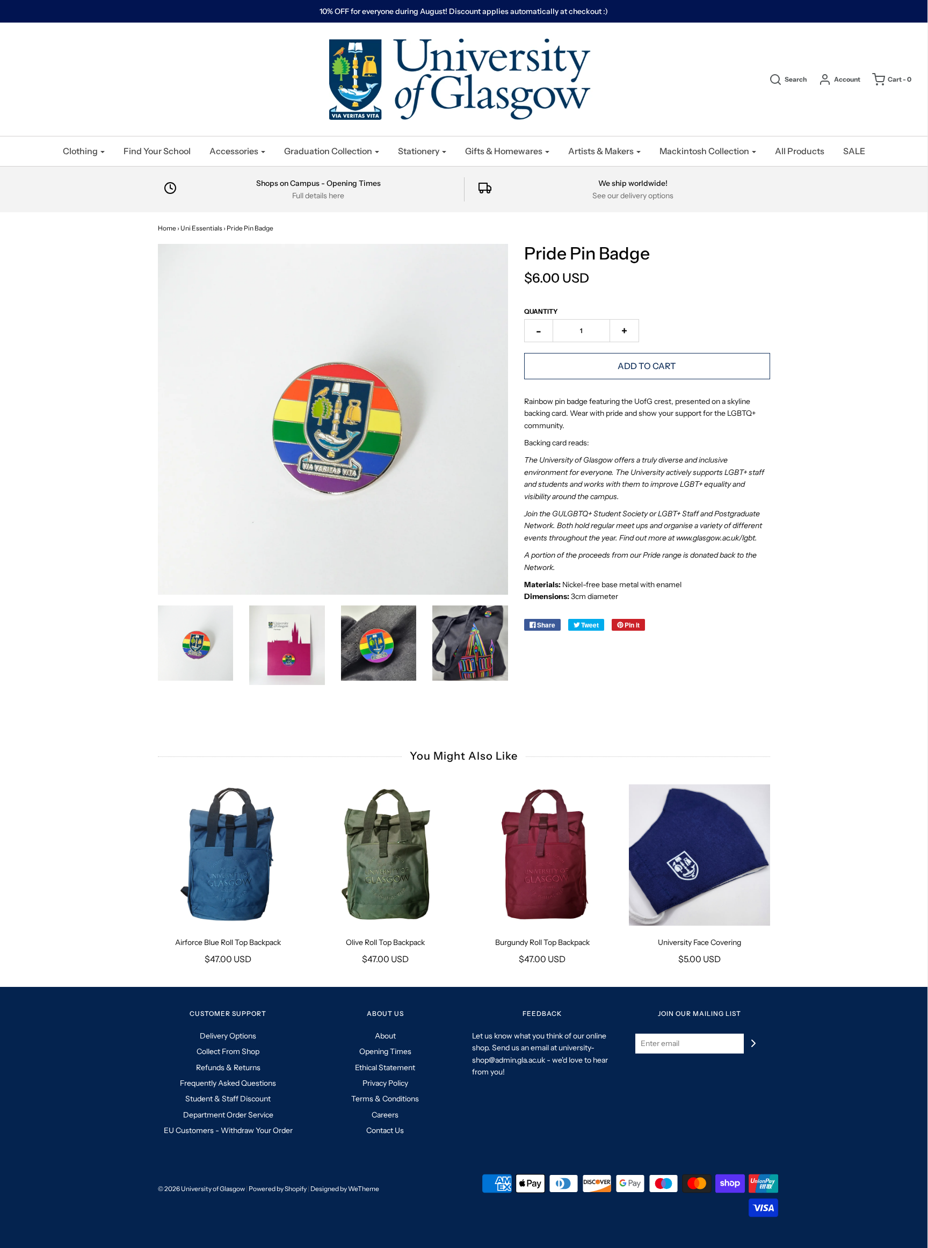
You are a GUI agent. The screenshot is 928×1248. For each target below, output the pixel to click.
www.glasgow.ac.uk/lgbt (715, 538)
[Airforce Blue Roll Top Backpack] (228, 855)
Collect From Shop (228, 1051)
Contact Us (385, 1130)
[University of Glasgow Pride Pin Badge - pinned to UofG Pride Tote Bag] (470, 643)
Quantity (541, 311)
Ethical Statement (385, 1067)
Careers (385, 1115)
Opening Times (385, 1051)
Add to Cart (647, 365)
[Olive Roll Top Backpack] (385, 855)
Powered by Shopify (278, 1189)
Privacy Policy (385, 1083)
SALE (854, 151)
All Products (799, 151)
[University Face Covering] (699, 855)
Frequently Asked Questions (228, 1083)
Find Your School (157, 151)
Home (167, 228)
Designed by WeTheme (344, 1189)
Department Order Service (228, 1115)
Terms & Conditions (385, 1098)
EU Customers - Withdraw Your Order (228, 1130)
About (385, 1036)
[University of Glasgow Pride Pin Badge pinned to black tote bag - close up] (379, 643)
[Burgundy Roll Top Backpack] (542, 855)
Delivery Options (228, 1036)
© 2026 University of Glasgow (201, 1189)
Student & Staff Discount (228, 1098)
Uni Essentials (201, 228)
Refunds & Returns (228, 1067)
